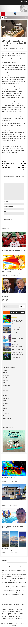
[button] (5, 17)
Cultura (5, 372)
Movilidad (5, 390)
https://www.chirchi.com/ (9, 427)
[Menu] (5, 17)
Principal (3, 38)
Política (17, 295)
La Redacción (6, 48)
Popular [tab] (15, 312)
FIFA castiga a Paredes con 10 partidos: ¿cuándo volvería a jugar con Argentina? (17, 356)
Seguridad (5, 410)
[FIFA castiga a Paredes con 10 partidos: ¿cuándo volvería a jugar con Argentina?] (7, 356)
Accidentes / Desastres (6, 295)
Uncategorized (14, 316)
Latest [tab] (7, 312)
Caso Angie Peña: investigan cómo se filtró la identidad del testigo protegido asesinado (17, 339)
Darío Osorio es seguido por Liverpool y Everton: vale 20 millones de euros (13, 250)
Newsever (22, 623)
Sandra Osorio (14, 251)
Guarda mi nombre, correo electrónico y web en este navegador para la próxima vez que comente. (14, 217)
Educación (5, 382)
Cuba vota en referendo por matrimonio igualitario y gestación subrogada (20, 165)
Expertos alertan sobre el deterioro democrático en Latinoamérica (8, 165)
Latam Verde (6, 388)
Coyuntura (5, 370)
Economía (13, 295)
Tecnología (6, 413)
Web (5, 211)
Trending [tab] (22, 312)
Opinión (5, 395)
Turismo (5, 416)
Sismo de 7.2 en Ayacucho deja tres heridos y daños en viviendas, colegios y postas (17, 348)
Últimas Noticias (9, 248)
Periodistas (6, 398)
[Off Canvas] (2, 1)
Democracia (6, 375)
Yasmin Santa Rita (14, 275)
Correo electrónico (8, 206)
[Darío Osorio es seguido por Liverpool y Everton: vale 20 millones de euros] (14, 239)
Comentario (7, 182)
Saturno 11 (5, 408)
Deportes (13, 352)
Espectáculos (6, 385)
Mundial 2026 (6, 393)
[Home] (2, 18)
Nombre (6, 201)
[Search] (26, 17)
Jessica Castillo (14, 300)
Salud (4, 405)
